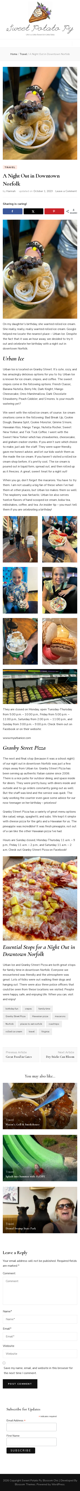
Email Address (16, 1420)
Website (8, 1346)
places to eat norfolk (31, 1023)
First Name (13, 1435)
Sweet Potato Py (31, 1480)
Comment (9, 1273)
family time (44, 1008)
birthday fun (12, 1008)
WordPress (58, 1484)
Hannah (11, 191)
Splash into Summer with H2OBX (25, 1176)
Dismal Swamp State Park (21, 1228)
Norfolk (10, 1023)
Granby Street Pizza (15, 1016)
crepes (28, 1008)
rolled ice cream (14, 1031)
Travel (9, 167)
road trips (54, 1023)
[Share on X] (33, 211)
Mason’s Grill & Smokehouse (23, 1124)
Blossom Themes (25, 1484)
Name (7, 1311)
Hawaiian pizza (40, 1016)
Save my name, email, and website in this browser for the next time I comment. (38, 1370)
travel (32, 1031)
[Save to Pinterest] (54, 211)
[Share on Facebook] (13, 211)
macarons (60, 1016)
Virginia (45, 1031)
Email (7, 1329)
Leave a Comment (66, 191)
